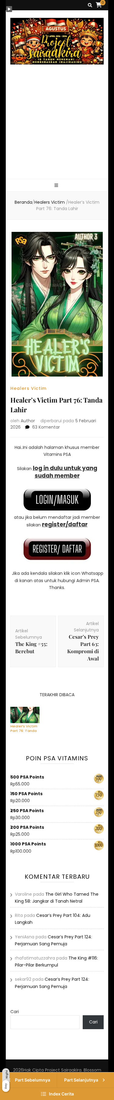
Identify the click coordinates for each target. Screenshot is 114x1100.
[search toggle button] (90, 5)
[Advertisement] (57, 129)
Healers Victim (28, 388)
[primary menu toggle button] (57, 185)
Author (28, 421)
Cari (14, 1012)
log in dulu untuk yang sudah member (65, 472)
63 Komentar (46, 427)
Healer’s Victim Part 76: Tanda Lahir (23, 728)
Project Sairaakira (63, 1070)
